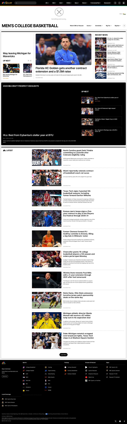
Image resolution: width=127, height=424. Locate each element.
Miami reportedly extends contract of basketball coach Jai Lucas (78, 172)
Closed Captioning (14, 413)
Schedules (98, 25)
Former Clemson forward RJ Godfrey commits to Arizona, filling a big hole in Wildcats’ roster (78, 233)
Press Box (30, 413)
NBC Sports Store (24, 413)
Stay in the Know (6, 369)
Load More (64, 354)
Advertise (4, 413)
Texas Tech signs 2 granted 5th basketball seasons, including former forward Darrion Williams (77, 193)
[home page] (7, 3)
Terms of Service (64, 413)
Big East (117, 25)
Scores (89, 25)
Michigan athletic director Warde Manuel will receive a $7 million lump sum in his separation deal (77, 315)
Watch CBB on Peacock (76, 25)
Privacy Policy (41, 413)
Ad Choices (35, 413)
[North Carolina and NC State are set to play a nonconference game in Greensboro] (100, 68)
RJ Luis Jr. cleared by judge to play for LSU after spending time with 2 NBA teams (115, 38)
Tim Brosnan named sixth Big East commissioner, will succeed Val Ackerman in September (115, 73)
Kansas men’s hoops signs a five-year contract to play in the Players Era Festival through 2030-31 (78, 213)
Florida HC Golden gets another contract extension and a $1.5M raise (61, 69)
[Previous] (28, 61)
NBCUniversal (9, 416)
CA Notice (59, 413)
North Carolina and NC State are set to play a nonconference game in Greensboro (115, 66)
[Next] (31, 61)
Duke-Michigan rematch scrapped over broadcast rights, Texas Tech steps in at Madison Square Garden (78, 335)
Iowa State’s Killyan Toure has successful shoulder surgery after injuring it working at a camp (114, 59)
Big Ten (108, 25)
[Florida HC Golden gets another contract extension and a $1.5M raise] (63, 49)
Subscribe (5, 376)
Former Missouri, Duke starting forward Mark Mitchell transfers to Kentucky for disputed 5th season (114, 52)
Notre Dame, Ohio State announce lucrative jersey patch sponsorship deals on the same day (78, 295)
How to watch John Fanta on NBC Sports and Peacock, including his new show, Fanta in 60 (115, 45)
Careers (8, 413)
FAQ (19, 413)
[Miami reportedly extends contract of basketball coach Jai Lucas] (46, 178)
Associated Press (39, 77)
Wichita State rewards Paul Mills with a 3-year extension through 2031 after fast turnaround (77, 275)
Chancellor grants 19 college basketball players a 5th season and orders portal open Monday (79, 254)
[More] (115, 2)
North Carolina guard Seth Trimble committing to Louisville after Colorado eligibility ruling (78, 152)
